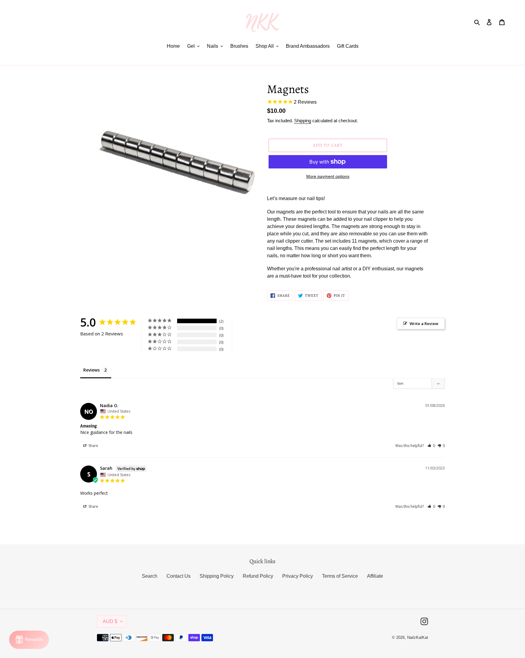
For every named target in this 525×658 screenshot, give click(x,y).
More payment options (327, 176)
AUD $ (110, 621)
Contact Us (178, 576)
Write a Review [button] (424, 323)
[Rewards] (29, 640)
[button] (431, 445)
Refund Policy (258, 576)
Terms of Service (340, 576)
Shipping (302, 120)
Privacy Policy (297, 576)
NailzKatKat (417, 637)
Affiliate (375, 576)
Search (149, 576)
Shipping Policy (217, 576)
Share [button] (93, 445)
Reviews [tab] (91, 370)
